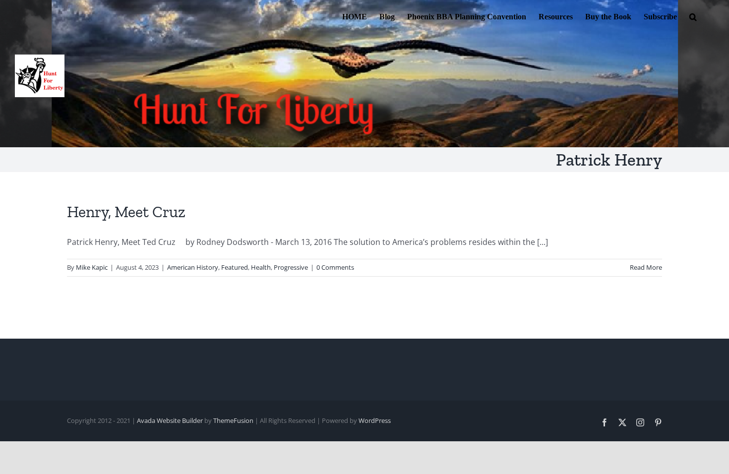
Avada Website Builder (170, 420)
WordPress (375, 420)
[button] (693, 16)
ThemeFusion (233, 420)
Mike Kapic (92, 267)
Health (261, 267)
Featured (234, 267)
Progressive (291, 267)
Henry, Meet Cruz (126, 211)
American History (192, 267)
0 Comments (335, 267)
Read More (646, 267)
